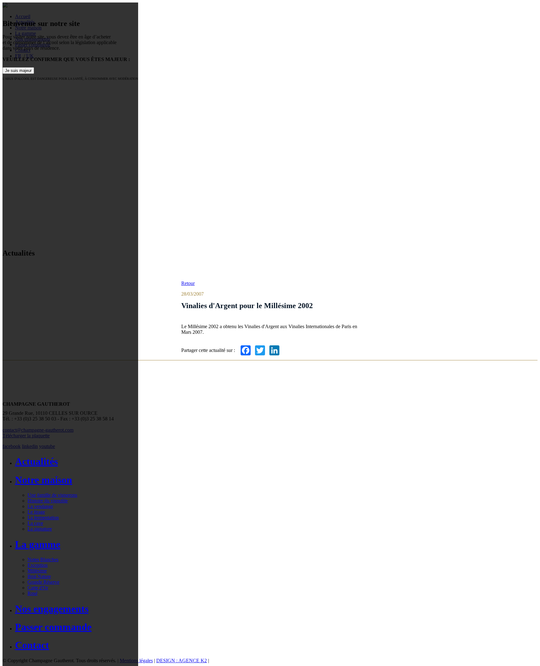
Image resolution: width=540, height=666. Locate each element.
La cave (35, 523)
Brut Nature (39, 576)
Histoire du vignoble (48, 500)
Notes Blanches (43, 559)
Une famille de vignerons (52, 495)
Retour (188, 283)
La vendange (40, 506)
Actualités (36, 461)
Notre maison (43, 480)
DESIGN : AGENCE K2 (181, 660)
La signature (40, 528)
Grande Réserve (43, 582)
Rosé (33, 593)
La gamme (37, 544)
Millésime (37, 570)
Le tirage (36, 512)
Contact (32, 645)
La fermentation (43, 517)
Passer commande (53, 627)
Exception (38, 565)
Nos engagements (51, 608)
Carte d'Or (38, 587)
